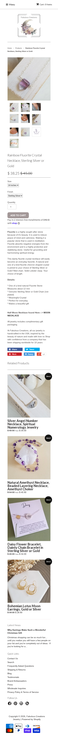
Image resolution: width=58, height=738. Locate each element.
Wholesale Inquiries (16, 688)
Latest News (14, 625)
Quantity (11, 202)
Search (10, 662)
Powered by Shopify (31, 719)
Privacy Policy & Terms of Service (23, 692)
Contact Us (12, 658)
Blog (9, 673)
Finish (10, 192)
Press (10, 684)
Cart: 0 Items (46, 4)
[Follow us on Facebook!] (10, 704)
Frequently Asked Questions (20, 666)
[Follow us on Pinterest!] (16, 704)
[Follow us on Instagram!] (21, 704)
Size (9, 181)
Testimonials (13, 677)
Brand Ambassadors (16, 681)
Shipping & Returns (16, 669)
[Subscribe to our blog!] (27, 704)
